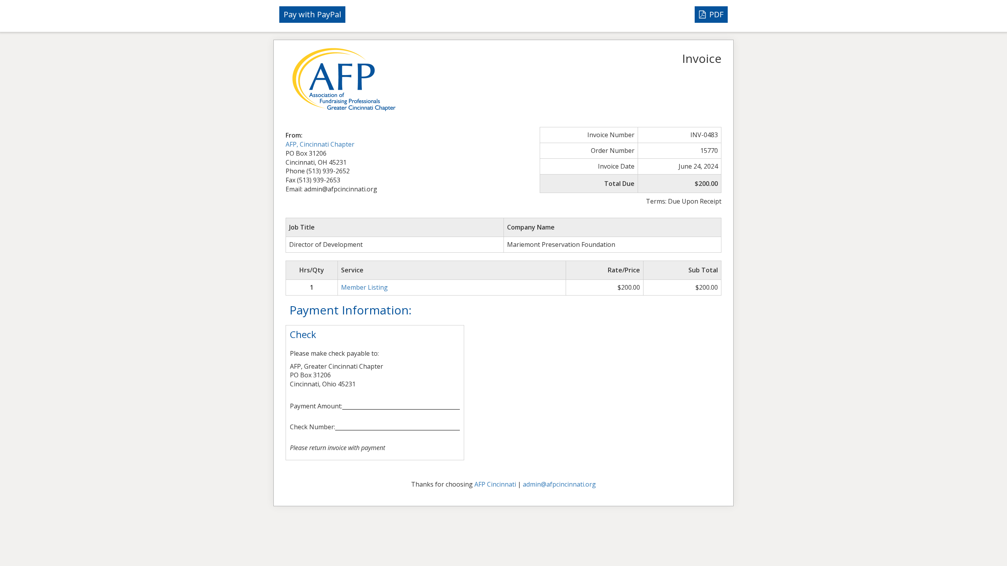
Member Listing (364, 287)
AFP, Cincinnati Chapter (320, 144)
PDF (715, 14)
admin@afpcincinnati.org (559, 484)
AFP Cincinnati (495, 484)
